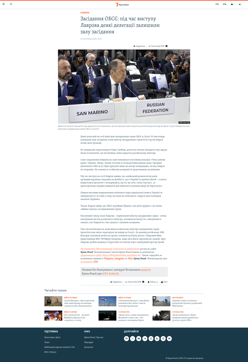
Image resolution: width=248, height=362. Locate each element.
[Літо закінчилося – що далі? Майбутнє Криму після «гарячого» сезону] (53, 316)
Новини (84, 13)
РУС (217, 4)
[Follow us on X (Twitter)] (132, 338)
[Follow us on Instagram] (151, 338)
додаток (146, 270)
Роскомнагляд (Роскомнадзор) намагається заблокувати (109, 249)
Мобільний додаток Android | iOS (59, 347)
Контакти (88, 347)
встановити (89, 262)
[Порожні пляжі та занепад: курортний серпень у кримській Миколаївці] (161, 301)
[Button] (139, 46)
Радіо (46, 342)
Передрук (88, 342)
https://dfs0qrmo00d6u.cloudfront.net (121, 255)
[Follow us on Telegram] (144, 338)
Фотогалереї (177, 298)
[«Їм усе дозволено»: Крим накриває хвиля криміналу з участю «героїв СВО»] (161, 316)
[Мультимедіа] (232, 4)
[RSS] (157, 338)
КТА (224, 4)
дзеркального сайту (90, 255)
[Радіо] (240, 4)
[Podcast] (163, 338)
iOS (104, 273)
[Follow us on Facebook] (126, 338)
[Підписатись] (169, 338)
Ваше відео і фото (52, 338)
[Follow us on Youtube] (138, 338)
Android (113, 273)
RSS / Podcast (50, 352)
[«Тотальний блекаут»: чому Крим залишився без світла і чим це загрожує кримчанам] (107, 301)
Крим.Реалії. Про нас (93, 338)
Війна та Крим (70, 298)
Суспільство (123, 312)
